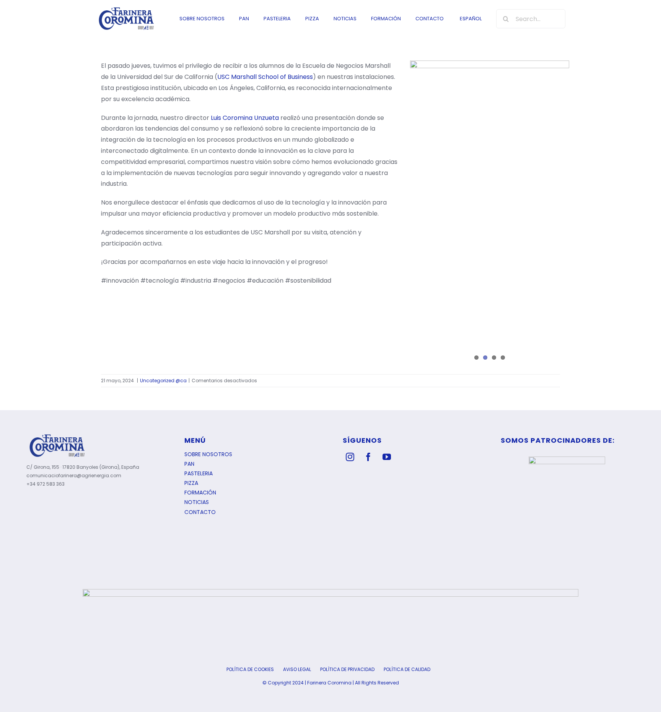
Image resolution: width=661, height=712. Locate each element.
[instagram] (350, 457)
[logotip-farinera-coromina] (126, 9)
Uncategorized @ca (163, 380)
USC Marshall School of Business (265, 76)
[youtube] (386, 457)
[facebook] (368, 457)
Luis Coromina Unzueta (245, 117)
